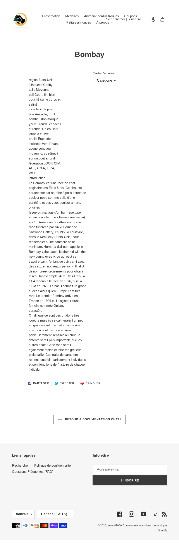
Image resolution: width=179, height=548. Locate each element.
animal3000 (115, 525)
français (22, 514)
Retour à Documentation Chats (93, 419)
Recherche (20, 465)
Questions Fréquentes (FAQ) (32, 471)
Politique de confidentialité (52, 465)
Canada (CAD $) (54, 514)
